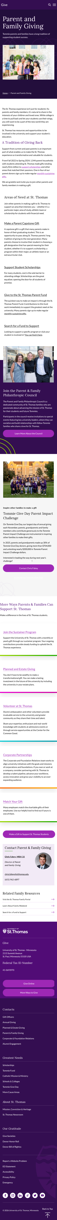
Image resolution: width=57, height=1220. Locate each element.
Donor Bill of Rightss (12, 1146)
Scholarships (8, 1065)
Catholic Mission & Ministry (15, 1076)
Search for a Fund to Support (21, 325)
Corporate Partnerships (17, 754)
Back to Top (47, 1209)
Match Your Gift (13, 801)
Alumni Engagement (12, 1043)
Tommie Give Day (11, 1087)
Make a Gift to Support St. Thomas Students (29, 834)
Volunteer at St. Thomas (17, 706)
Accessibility (8, 1171)
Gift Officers (8, 1017)
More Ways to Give (29, 992)
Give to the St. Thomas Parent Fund (25, 294)
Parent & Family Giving (13, 1033)
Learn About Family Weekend (15, 906)
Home (5, 93)
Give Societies (9, 1136)
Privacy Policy (9, 1177)
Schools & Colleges (11, 1081)
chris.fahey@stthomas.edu (17, 874)
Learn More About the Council (28, 433)
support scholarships (31, 167)
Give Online (28, 983)
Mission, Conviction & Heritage (17, 1109)
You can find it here (33, 335)
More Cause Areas (11, 1092)
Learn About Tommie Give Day (28, 577)
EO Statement (9, 1166)
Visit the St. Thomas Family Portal (16, 899)
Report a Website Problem (15, 1161)
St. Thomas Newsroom (13, 1114)
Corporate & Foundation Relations (18, 1038)
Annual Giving (9, 1022)
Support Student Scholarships (22, 267)
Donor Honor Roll (11, 1141)
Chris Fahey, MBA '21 (15, 856)
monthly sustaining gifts (15, 313)
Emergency (8, 1182)
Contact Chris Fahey (22, 561)
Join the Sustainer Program (19, 632)
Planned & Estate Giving (14, 1027)
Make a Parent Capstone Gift (21, 223)
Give (4, 5)
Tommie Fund (9, 1070)
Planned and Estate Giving (19, 669)
